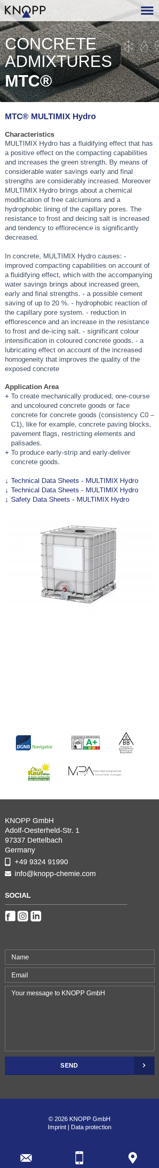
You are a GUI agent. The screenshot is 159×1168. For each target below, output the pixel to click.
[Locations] (132, 1158)
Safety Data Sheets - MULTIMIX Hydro (70, 499)
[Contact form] (26, 1158)
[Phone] (79, 1158)
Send (69, 1065)
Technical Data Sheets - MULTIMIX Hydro (74, 481)
